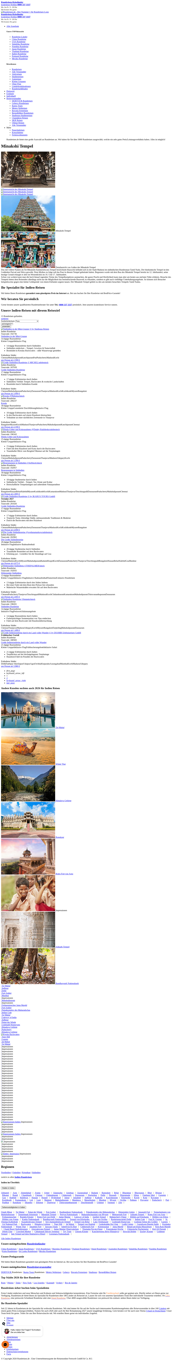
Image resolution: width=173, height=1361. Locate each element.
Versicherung (12, 1337)
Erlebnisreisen (12, 1349)
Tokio (18, 1283)
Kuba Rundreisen (9, 1251)
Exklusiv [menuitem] (10, 93)
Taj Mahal (60, 727)
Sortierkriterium (7, 321)
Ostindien (16, 1172)
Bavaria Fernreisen (79, 1272)
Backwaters (14, 1034)
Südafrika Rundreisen (138, 1249)
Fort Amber (6, 993)
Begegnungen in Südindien (12, 470)
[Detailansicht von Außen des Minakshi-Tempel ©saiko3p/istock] (28, 267)
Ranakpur (60, 837)
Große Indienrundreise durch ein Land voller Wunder (23, 642)
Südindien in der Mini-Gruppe (14, 336)
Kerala (4, 403)
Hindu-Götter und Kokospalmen (15, 437)
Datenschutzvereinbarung (17, 1351)
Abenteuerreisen (13, 1339)
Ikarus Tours (29, 1272)
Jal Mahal (6, 1042)
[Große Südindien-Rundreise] (24, 362)
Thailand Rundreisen (81, 1249)
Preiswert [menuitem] (10, 91)
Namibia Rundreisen (158, 1249)
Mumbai (5, 995)
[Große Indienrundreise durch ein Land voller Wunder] (41, 633)
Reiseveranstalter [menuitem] (13, 98)
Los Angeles (39, 1283)
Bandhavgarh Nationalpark (67, 983)
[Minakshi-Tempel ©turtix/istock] (28, 231)
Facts (8, 1354)
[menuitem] (17, 69)
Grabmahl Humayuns (11, 1025)
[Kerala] (12, 396)
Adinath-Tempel (62, 947)
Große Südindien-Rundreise (13, 370)
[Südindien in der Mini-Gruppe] (25, 329)
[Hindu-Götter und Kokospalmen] (30, 429)
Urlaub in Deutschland (155, 1311)
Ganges (5, 1039)
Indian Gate (7, 1012)
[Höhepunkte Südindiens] (23, 566)
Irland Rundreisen (99, 1249)
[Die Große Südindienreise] (26, 532)
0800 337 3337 (65, 305)
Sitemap (9, 1318)
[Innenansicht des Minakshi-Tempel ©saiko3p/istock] (86, 190)
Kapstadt (50, 1283)
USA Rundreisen (43, 1249)
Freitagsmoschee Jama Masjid (14, 1005)
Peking (10, 1283)
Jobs (8, 1323)
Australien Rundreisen (117, 1249)
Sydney (59, 1283)
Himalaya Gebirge (63, 800)
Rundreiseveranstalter (39, 1267)
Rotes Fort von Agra (64, 874)
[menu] (86, 83)
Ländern (162, 1308)
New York (27, 1283)
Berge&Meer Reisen (107, 1272)
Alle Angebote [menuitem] (12, 26)
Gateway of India (9, 1017)
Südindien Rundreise (10, 606)
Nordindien (6, 1172)
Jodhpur (5, 988)
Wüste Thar (61, 764)
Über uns (10, 1320)
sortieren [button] (4, 318)
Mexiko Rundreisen (47, 1251)
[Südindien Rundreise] (18, 599)
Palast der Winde (9, 1022)
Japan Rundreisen (26, 1249)
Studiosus (93, 1272)
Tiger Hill (6, 1037)
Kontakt (9, 1325)
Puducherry (6, 1029)
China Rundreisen (8, 1249)
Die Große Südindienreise (12, 539)
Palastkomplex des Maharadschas (16, 1010)
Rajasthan (26, 1172)
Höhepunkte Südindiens (11, 573)
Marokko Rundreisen (61, 1249)
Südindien (36, 1172)
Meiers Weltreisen (53, 1272)
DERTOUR (6, 1272)
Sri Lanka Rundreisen (28, 1251)
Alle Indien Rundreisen (11, 1238)
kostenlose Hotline (15, 5)
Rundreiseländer (36, 1243)
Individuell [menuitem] (11, 96)
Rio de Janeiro (71, 1283)
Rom (3, 1283)
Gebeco (66, 1272)
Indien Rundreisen (23, 1177)
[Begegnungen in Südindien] (21, 463)
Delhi (4, 991)
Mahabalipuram (8, 1000)
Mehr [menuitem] (8, 127)
